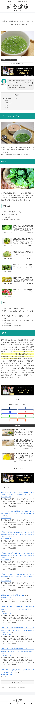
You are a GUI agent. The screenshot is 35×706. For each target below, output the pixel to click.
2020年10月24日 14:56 (6, 674)
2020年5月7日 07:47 (6, 560)
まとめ (6, 107)
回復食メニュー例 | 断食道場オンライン (12, 595)
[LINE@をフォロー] (9, 416)
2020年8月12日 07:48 (6, 655)
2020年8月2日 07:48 (6, 634)
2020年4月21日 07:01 (6, 497)
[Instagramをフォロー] (9, 412)
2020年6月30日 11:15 (6, 597)
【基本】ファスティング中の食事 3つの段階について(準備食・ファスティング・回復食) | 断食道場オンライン (17, 609)
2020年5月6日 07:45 (6, 539)
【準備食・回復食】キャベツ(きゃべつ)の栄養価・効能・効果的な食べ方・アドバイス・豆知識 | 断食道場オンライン (17, 576)
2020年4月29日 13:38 (6, 518)
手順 (7, 105)
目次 (15, 95)
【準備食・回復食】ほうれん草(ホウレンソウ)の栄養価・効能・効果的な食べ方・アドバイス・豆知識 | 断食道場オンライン (17, 534)
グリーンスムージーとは (11, 98)
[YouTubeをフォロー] (26, 412)
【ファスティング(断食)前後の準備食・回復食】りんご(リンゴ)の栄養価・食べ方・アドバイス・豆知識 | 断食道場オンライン (17, 630)
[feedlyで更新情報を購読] (26, 416)
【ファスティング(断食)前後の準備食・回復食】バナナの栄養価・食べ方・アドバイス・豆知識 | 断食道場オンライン (17, 651)
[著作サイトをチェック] (9, 408)
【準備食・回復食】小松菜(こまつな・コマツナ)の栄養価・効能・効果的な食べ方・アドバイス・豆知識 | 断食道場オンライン (17, 555)
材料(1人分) (9, 102)
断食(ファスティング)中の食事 (10, 59)
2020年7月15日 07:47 (6, 613)
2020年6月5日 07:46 (6, 581)
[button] (31, 394)
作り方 (6, 100)
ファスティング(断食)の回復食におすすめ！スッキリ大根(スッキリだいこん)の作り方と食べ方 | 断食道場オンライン (17, 513)
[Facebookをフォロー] (26, 408)
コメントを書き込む (17, 682)
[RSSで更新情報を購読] (18, 420)
